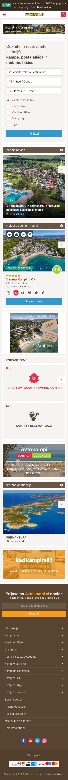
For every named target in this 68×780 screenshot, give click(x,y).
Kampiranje (19, 106)
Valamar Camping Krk (20, 279)
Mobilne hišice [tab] (14, 642)
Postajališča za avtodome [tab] (20, 656)
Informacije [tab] (12, 628)
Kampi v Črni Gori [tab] (16, 692)
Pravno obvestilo (15, 706)
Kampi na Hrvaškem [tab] (17, 670)
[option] (34, 186)
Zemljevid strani (15, 728)
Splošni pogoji (13, 699)
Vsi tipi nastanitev (23, 100)
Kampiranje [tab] (12, 635)
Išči (36, 133)
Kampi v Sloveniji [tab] (15, 663)
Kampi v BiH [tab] (12, 678)
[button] (61, 169)
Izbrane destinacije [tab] (18, 485)
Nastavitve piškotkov (18, 720)
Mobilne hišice (21, 112)
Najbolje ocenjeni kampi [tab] (22, 225)
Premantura (16, 537)
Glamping (18, 118)
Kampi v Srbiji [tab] (13, 685)
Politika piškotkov (16, 713)
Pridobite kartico (41, 7)
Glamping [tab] (11, 649)
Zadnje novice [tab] (15, 150)
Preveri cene (34, 301)
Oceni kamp (57, 269)
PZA (14, 124)
